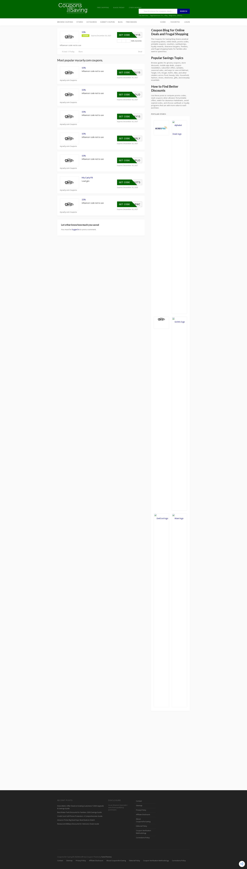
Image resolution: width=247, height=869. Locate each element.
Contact (139, 801)
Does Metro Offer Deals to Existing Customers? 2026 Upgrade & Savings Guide (80, 807)
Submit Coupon (107, 22)
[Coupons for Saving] (73, 8)
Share (80, 52)
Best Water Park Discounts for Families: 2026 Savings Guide (79, 812)
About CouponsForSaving (143, 820)
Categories (91, 22)
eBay (166, 15)
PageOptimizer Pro (156, 15)
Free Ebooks (131, 22)
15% (84, 32)
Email (140, 52)
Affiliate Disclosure (143, 814)
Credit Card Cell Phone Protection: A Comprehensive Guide (79, 816)
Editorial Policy (141, 826)
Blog (120, 22)
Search (183, 11)
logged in (76, 229)
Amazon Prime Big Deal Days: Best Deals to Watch (76, 820)
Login (187, 22)
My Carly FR (87, 177)
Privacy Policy (141, 810)
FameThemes (106, 857)
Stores (79, 22)
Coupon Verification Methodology (143, 831)
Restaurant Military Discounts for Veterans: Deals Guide (78, 824)
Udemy (179, 15)
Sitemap (139, 805)
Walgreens (172, 15)
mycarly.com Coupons (68, 80)
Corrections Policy (143, 838)
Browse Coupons (65, 22)
